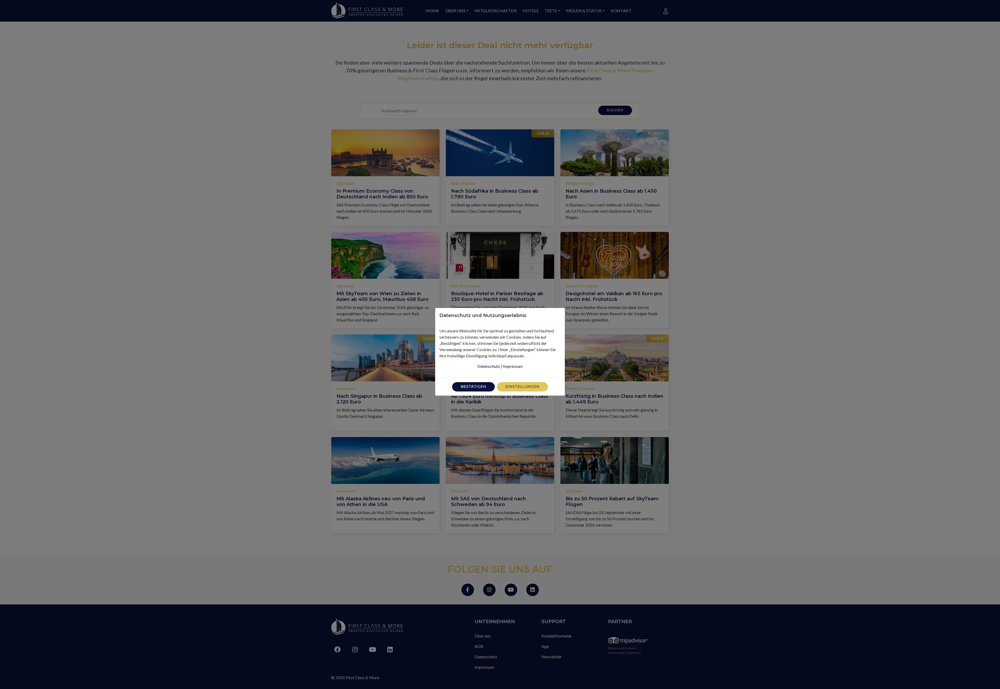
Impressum (513, 366)
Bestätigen (473, 386)
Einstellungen (522, 386)
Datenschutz (488, 366)
